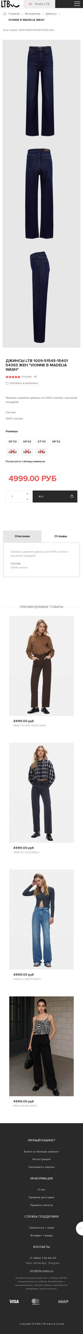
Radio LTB (42, 4)
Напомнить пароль (41, 1167)
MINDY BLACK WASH (25, 1105)
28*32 (56, 441)
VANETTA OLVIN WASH (26, 852)
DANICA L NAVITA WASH (27, 979)
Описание (22, 536)
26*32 (27, 441)
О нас (42, 1189)
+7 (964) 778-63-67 (42, 1258)
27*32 (41, 441)
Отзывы (27, 376)
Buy (41, 496)
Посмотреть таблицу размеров (25, 461)
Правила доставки (41, 1197)
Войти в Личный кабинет (41, 1151)
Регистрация (41, 1159)
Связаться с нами (41, 1227)
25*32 (12, 441)
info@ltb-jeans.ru (41, 1271)
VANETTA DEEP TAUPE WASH (29, 725)
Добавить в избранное (24, 383)
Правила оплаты (41, 1205)
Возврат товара (41, 1235)
